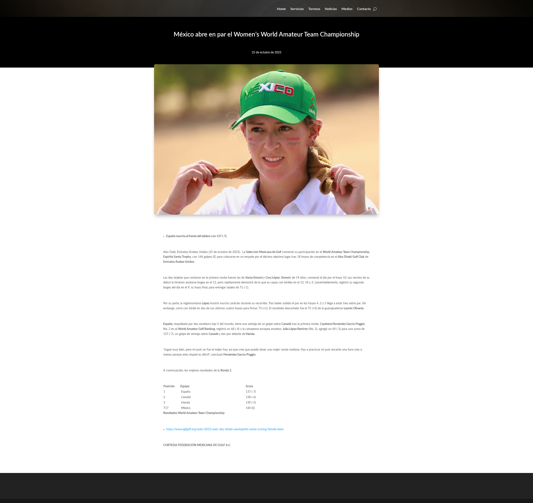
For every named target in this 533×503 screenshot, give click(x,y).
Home (281, 9)
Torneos (314, 9)
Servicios (297, 9)
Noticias (331, 9)
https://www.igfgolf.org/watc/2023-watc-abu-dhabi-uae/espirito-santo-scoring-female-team (225, 429)
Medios (346, 9)
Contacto (364, 9)
